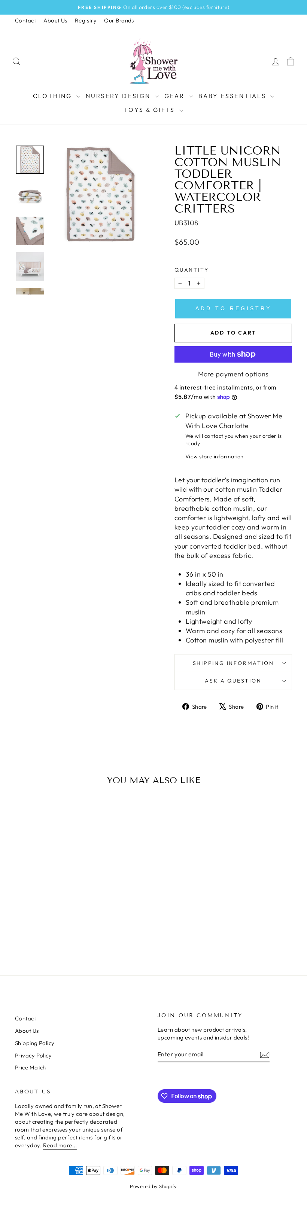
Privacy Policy (33, 1055)
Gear (175, 96)
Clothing (54, 96)
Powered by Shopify (153, 1186)
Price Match (30, 1067)
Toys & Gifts (150, 109)
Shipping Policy (35, 1043)
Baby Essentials (233, 96)
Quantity (191, 269)
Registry (86, 20)
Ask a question (233, 680)
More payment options (233, 374)
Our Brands (119, 20)
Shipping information (233, 663)
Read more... (60, 1145)
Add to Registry (233, 308)
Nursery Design (119, 96)
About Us (55, 20)
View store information (214, 456)
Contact (25, 20)
